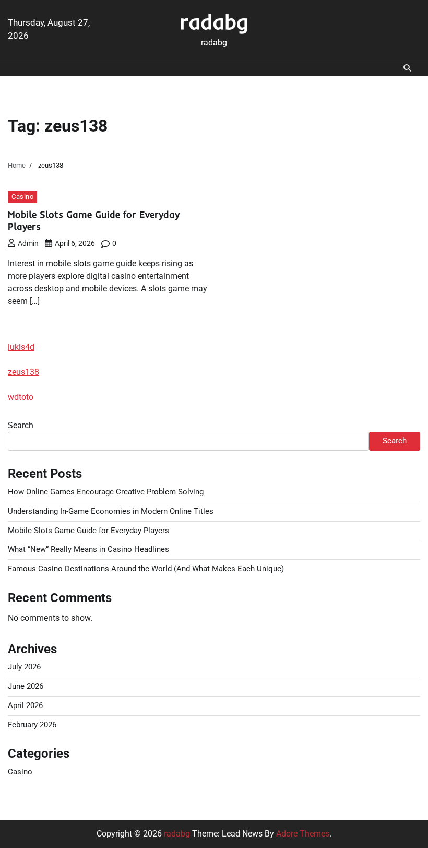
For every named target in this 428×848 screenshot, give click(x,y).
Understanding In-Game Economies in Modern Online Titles (110, 511)
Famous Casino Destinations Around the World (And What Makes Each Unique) (146, 568)
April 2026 (25, 705)
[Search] (407, 68)
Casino (22, 197)
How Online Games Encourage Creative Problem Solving (106, 492)
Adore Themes (302, 834)
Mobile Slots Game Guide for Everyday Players (88, 530)
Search (20, 425)
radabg (214, 21)
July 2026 (24, 667)
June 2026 (25, 686)
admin (28, 243)
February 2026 (32, 725)
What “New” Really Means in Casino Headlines (88, 549)
